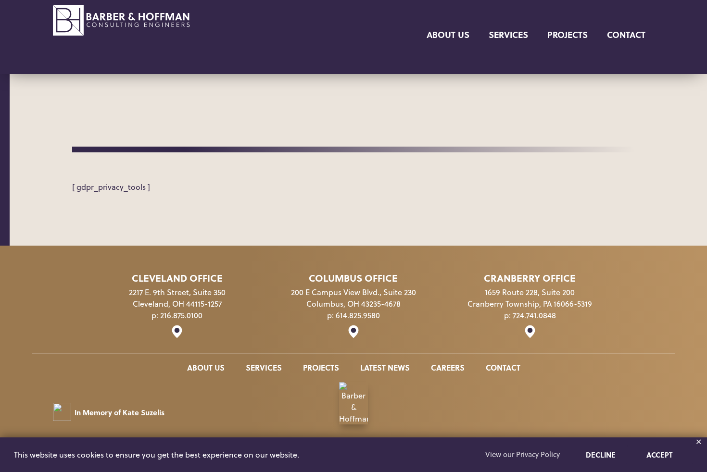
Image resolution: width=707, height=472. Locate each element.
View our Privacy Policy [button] (522, 454)
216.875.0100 (181, 315)
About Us (448, 34)
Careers (448, 367)
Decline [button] (601, 454)
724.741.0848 (534, 315)
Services (508, 34)
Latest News (385, 367)
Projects (567, 34)
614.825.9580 (358, 315)
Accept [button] (659, 454)
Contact (626, 34)
